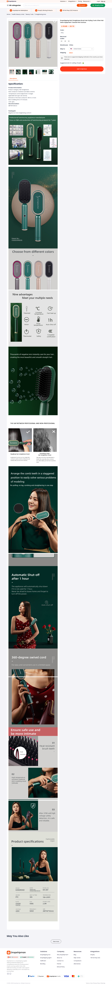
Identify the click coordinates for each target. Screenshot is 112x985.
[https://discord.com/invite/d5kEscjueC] (10, 974)
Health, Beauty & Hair (18, 14)
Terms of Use (89, 983)
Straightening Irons (40, 14)
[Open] (92, 49)
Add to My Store (82, 69)
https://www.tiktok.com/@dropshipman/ (8, 974)
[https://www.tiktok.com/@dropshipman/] (8, 974)
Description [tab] (13, 78)
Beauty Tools (29, 14)
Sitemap (103, 983)
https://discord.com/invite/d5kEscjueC (10, 974)
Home (8, 14)
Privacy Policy (96, 983)
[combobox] (79, 49)
